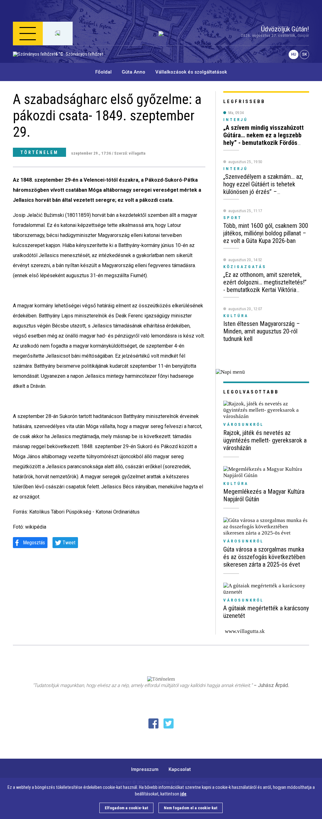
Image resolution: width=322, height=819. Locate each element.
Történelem (39, 152)
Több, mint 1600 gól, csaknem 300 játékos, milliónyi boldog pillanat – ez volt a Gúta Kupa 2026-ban (265, 233)
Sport (232, 217)
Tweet (69, 543)
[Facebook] (153, 723)
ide (183, 794)
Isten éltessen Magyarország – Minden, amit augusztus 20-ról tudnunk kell (261, 331)
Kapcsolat (180, 769)
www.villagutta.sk (245, 631)
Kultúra (235, 483)
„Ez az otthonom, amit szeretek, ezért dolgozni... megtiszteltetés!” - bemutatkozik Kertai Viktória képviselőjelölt (265, 286)
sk (304, 54)
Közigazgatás (244, 266)
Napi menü (36, 64)
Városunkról (243, 424)
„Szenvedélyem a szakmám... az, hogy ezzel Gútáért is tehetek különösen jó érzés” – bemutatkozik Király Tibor (263, 188)
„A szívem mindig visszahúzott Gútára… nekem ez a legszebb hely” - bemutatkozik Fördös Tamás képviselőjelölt (263, 139)
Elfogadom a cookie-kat (126, 807)
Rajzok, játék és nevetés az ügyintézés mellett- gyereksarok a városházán (265, 440)
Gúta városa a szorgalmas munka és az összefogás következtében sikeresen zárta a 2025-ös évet (264, 557)
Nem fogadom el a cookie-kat (190, 807)
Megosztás (34, 543)
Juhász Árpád (273, 685)
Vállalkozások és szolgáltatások (191, 72)
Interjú (235, 119)
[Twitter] (169, 723)
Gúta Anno (133, 72)
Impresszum (144, 769)
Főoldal (103, 72)
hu (293, 54)
